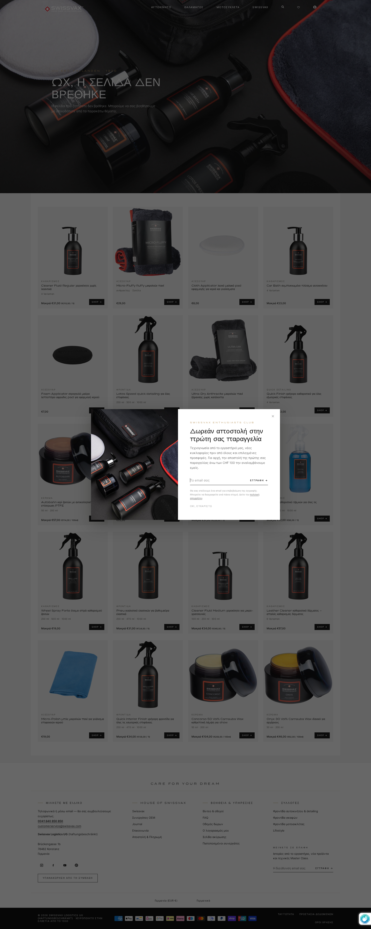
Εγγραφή (257, 480)
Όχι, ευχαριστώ (201, 506)
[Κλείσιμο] (273, 416)
